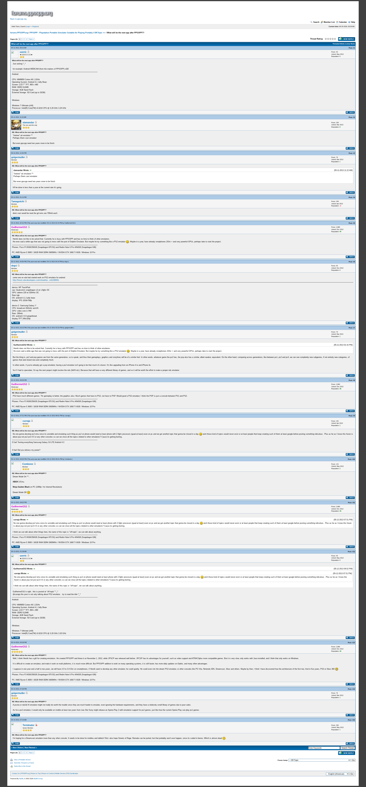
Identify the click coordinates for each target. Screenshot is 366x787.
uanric (23, 52)
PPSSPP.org (25, 773)
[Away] (36, 725)
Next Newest (30, 748)
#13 (353, 642)
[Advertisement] (106, 10)
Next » (31, 39)
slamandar (28, 122)
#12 (353, 551)
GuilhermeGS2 (69, 223)
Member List (329, 22)
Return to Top (35, 773)
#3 (354, 153)
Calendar (343, 22)
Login (28, 26)
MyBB (21, 778)
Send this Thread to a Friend (24, 763)
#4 (354, 197)
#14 (353, 689)
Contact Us (16, 773)
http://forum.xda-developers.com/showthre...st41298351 (36, 280)
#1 (354, 48)
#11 (353, 502)
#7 (354, 328)
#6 (354, 262)
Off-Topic (98, 33)
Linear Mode (350, 44)
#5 (354, 223)
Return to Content (48, 773)
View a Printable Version (22, 760)
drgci (66, 261)
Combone (68, 459)
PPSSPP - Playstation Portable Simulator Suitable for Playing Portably (61, 33)
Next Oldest (18, 748)
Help (353, 22)
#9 (354, 416)
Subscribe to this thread (22, 766)
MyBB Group (38, 778)
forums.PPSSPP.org (19, 33)
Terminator (28, 725)
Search (316, 22)
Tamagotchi (17, 201)
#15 (353, 720)
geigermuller (18, 157)
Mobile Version (60, 773)
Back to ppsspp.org (18, 19)
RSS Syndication (72, 773)
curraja (67, 415)
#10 (353, 459)
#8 (354, 380)
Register (35, 26)
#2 (354, 117)
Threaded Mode (338, 44)
